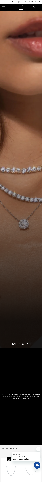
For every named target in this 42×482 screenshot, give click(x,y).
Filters (3, 453)
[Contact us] (29, 7)
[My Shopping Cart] (39, 7)
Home (2, 448)
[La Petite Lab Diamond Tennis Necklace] (31, 471)
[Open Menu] (3, 7)
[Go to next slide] (18, 471)
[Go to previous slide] (3, 471)
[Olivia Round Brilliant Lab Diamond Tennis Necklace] (11, 471)
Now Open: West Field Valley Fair (28, 2)
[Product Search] (34, 7)
